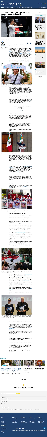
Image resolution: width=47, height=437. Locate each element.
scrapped (18, 228)
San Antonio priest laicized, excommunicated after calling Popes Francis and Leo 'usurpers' (40, 27)
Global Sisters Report (28, 7)
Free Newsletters (23, 421)
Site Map (24, 430)
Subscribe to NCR (23, 417)
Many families (20, 53)
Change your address (32, 422)
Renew (42, 7)
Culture (11, 7)
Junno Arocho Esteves (4, 373)
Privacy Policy (21, 430)
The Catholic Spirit (19, 373)
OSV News (8, 373)
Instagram (22, 428)
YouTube (20, 428)
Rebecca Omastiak (14, 373)
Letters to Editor (32, 421)
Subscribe (44, 7)
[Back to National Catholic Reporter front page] (11, 4)
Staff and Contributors (41, 421)
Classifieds (2, 431)
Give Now (13, 417)
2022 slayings (21, 320)
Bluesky (16, 428)
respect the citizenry (26, 280)
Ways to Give (14, 421)
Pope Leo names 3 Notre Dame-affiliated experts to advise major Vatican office (39, 58)
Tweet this (21, 110)
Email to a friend (30, 43)
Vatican (8, 7)
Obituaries (2, 432)
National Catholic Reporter (44, 428)
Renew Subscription (23, 418)
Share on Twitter (28, 43)
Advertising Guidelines (14, 430)
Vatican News (4, 365)
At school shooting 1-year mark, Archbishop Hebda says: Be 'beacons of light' (17, 370)
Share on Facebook (27, 43)
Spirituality (18, 7)
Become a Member (14, 418)
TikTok (23, 428)
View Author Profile (3, 45)
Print (31, 43)
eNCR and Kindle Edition (24, 422)
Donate (39, 7)
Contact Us (31, 417)
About (39, 417)
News (5, 7)
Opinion (15, 7)
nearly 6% (24, 226)
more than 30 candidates (28, 274)
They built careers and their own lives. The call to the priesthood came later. (39, 72)
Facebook (19, 428)
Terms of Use (18, 430)
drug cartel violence (24, 276)
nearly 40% (24, 229)
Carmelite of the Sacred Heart (21, 232)
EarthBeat (23, 7)
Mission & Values (40, 418)
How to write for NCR (32, 418)
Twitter (17, 428)
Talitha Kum (29, 277)
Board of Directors (40, 422)
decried (18, 171)
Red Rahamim (19, 277)
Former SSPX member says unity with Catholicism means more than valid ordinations (40, 43)
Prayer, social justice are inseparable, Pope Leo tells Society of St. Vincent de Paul (6, 370)
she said (29, 100)
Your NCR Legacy (14, 422)
